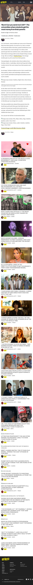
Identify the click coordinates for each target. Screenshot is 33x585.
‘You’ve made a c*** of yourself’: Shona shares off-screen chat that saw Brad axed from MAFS (16, 510)
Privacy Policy (13, 565)
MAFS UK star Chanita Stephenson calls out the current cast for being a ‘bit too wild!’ (16, 523)
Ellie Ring (7, 428)
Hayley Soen (7, 243)
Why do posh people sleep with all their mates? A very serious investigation (15, 487)
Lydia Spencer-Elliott (10, 190)
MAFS (13, 243)
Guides (17, 163)
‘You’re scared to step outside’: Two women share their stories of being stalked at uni (15, 345)
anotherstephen (9, 163)
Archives (12, 566)
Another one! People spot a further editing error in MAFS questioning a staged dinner (15, 372)
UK (5, 165)
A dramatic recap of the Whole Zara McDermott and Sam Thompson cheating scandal (15, 160)
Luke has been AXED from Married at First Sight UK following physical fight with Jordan (15, 544)
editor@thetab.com (20, 579)
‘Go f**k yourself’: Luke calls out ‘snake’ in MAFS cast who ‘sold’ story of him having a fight (16, 533)
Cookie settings (23, 566)
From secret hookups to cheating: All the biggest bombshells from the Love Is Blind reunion (16, 475)
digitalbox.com (6, 579)
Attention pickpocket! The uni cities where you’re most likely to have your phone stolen (15, 437)
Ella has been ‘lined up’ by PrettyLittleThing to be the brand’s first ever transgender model (16, 266)
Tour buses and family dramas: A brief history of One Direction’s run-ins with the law (16, 292)
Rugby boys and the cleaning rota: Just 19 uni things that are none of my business (16, 462)
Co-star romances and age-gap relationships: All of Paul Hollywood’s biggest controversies (16, 186)
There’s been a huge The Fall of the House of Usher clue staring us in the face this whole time (16, 319)
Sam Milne (7, 38)
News (12, 38)
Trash (19, 296)
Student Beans (18, 56)
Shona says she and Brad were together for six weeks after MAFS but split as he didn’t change (15, 500)
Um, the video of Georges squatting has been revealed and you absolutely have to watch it (15, 425)
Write (19, 2)
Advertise (12, 564)
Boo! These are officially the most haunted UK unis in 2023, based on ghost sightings (15, 213)
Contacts (22, 565)
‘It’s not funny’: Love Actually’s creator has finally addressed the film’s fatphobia (15, 399)
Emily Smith (7, 216)
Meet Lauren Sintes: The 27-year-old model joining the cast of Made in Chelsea (15, 452)
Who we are (22, 564)
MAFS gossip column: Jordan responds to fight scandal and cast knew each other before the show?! (16, 239)
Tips (24, 2)
